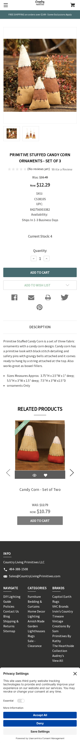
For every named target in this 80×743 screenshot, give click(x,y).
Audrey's (58, 656)
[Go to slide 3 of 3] (8, 472)
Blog (6, 616)
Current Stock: (40, 236)
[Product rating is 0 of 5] (17, 169)
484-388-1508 (18, 569)
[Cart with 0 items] (72, 5)
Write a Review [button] (62, 169)
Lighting (34, 616)
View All (57, 660)
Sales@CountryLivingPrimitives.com (34, 576)
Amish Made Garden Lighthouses (36, 626)
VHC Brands (60, 606)
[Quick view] (34, 475)
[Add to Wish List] (45, 475)
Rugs (31, 636)
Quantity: (40, 250)
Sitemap (9, 631)
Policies (8, 606)
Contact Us (11, 611)
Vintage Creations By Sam (61, 626)
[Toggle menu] (5, 5)
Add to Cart (40, 521)
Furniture (34, 596)
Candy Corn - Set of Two (40, 489)
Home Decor (36, 611)
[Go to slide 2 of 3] (72, 472)
